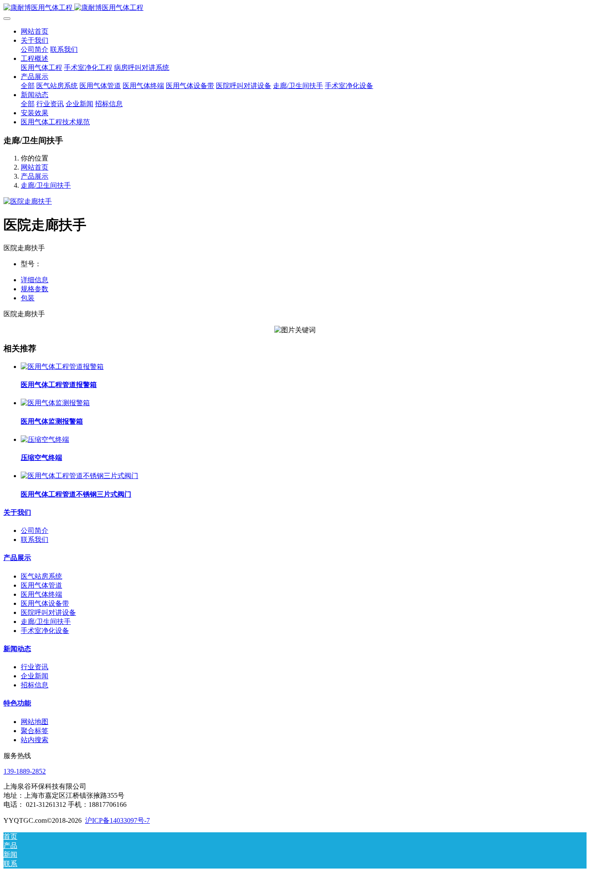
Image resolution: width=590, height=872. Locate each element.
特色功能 (17, 703)
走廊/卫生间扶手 (46, 185)
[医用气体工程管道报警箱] (62, 366)
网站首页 (34, 31)
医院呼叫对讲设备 (48, 612)
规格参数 (34, 289)
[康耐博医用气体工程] (295, 8)
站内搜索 (34, 739)
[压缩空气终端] (45, 439)
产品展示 (34, 176)
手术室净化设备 (45, 630)
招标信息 (34, 685)
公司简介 (34, 530)
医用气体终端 (41, 594)
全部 (28, 85)
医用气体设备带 (45, 603)
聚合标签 (34, 730)
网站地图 (34, 721)
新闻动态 (17, 648)
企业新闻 (34, 676)
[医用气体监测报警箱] (55, 402)
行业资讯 (34, 667)
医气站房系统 (41, 576)
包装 (28, 298)
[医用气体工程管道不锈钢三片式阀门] (79, 475)
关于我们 (17, 512)
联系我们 (34, 539)
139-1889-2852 (24, 771)
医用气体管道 (41, 585)
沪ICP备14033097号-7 (117, 820)
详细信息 (34, 279)
